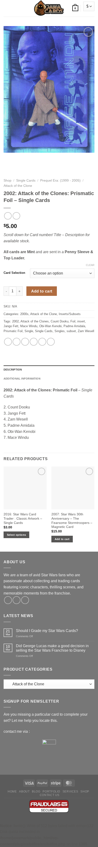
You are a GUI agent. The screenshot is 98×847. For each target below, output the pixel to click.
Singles (59, 331)
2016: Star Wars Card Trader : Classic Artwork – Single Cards (23, 518)
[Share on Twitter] (25, 342)
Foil (72, 321)
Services (70, 791)
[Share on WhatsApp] (8, 342)
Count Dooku (60, 321)
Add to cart (41, 291)
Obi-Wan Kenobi (50, 326)
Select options (16, 534)
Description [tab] (13, 369)
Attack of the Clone (18, 186)
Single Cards (25, 180)
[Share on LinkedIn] (51, 342)
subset (71, 331)
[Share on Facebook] (16, 342)
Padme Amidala (74, 326)
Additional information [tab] (22, 378)
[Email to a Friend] (34, 342)
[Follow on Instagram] (16, 600)
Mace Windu (28, 326)
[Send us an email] (25, 600)
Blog (36, 791)
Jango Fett (11, 326)
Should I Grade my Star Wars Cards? (47, 631)
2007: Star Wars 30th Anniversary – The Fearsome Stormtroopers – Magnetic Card (71, 521)
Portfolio (51, 791)
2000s (24, 314)
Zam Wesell (86, 331)
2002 (15, 321)
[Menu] (6, 8)
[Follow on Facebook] (8, 600)
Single (28, 331)
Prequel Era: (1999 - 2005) (60, 180)
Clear (90, 265)
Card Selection (14, 273)
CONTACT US (49, 795)
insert (81, 321)
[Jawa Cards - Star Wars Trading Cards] (49, 8)
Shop (7, 180)
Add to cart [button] (62, 539)
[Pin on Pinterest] (42, 342)
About (24, 791)
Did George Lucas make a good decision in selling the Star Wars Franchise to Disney (52, 648)
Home (12, 791)
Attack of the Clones (34, 321)
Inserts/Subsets (70, 314)
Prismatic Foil (13, 331)
